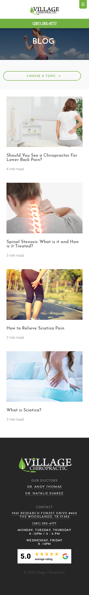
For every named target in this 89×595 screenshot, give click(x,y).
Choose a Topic (44, 74)
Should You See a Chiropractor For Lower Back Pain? (41, 157)
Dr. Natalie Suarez (44, 493)
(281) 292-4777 (44, 23)
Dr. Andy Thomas (44, 487)
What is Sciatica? (23, 410)
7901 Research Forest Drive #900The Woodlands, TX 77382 (44, 515)
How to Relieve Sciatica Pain (35, 328)
